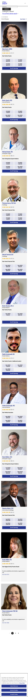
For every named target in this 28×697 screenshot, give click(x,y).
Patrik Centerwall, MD (8, 354)
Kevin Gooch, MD (7, 100)
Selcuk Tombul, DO (7, 254)
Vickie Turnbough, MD (8, 405)
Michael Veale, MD (7, 152)
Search (6, 9)
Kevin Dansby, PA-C (8, 306)
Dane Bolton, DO (7, 457)
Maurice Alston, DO (7, 508)
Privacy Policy (22, 683)
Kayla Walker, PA (7, 559)
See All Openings (14, 68)
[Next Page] (18, 633)
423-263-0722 (5, 574)
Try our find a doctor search (9, 13)
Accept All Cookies (14, 694)
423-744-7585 (5, 622)
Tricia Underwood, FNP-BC (10, 611)
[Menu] (25, 3)
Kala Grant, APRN (7, 49)
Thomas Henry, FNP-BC (9, 203)
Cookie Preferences (14, 686)
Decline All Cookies (14, 690)
